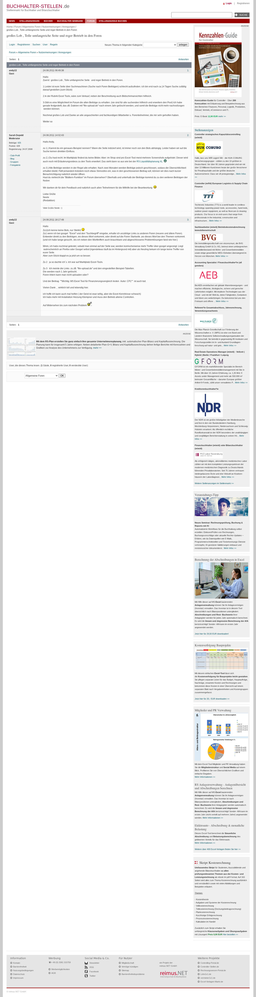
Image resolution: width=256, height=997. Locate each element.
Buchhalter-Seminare (70, 21)
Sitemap (125, 970)
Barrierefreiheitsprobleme (133, 974)
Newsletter (94, 963)
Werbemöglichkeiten (60, 969)
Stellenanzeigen (29, 21)
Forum (91, 21)
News (12, 21)
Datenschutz (19, 974)
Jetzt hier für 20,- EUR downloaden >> (212, 699)
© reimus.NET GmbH (16, 991)
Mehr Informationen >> (205, 777)
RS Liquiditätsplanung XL (150, 161)
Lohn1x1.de (206, 974)
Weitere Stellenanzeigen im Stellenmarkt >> (214, 483)
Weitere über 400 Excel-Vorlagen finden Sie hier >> (218, 849)
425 (19, 143)
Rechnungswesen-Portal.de (213, 970)
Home (10, 26)
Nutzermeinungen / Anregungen (58, 26)
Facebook (94, 971)
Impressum (18, 978)
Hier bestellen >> (230, 934)
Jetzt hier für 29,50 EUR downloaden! (212, 634)
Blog (12, 159)
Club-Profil (15, 155)
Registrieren (243, 3)
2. (188, 135)
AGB (53, 973)
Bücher (48, 21)
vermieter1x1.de (208, 978)
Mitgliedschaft (128, 963)
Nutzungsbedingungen (23, 970)
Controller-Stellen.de (210, 967)
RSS (92, 967)
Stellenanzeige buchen (113, 21)
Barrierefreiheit (19, 967)
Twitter (93, 976)
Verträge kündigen (130, 967)
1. (188, 70)
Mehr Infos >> (215, 221)
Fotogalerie (15, 165)
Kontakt (16, 963)
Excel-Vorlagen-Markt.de (212, 982)
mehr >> (97, 348)
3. (188, 220)
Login (229, 3)
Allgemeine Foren (31, 26)
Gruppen (14, 162)
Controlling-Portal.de (210, 963)
